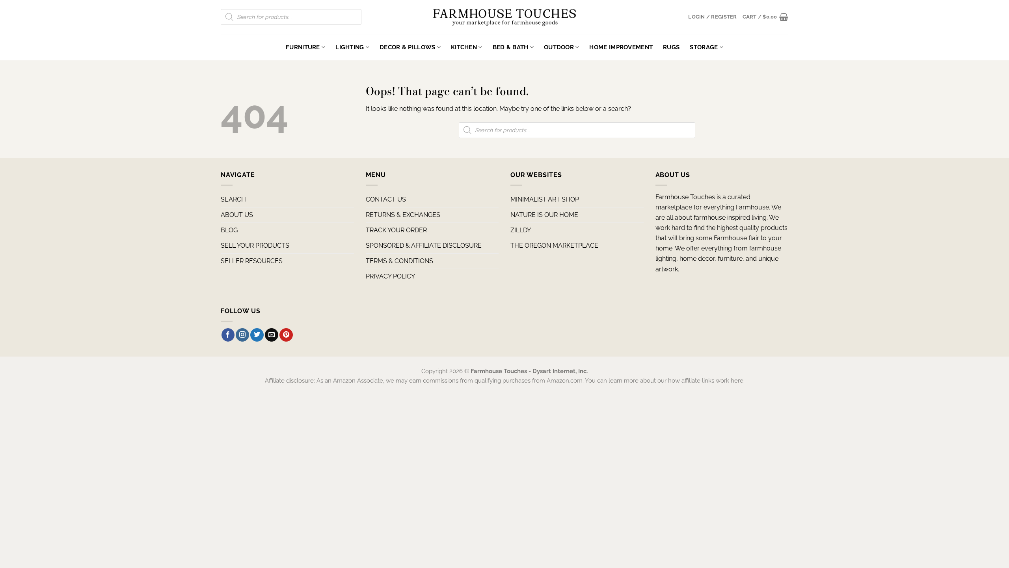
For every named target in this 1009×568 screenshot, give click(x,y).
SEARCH (233, 199)
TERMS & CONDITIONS (399, 261)
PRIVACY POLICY (390, 276)
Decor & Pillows (407, 47)
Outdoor (559, 47)
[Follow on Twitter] (257, 335)
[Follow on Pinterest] (286, 335)
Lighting (349, 47)
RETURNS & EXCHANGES (403, 215)
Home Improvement (621, 47)
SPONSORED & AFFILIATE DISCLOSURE (424, 245)
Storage (704, 47)
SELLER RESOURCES (252, 261)
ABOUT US (237, 215)
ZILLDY (520, 230)
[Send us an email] (271, 335)
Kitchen (464, 47)
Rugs (671, 47)
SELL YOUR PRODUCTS (255, 245)
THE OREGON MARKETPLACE (554, 245)
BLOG (229, 230)
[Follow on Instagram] (242, 335)
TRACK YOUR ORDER (396, 230)
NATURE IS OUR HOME (544, 215)
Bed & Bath (511, 47)
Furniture (303, 47)
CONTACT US (386, 199)
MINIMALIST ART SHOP (544, 199)
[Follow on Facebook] (228, 335)
